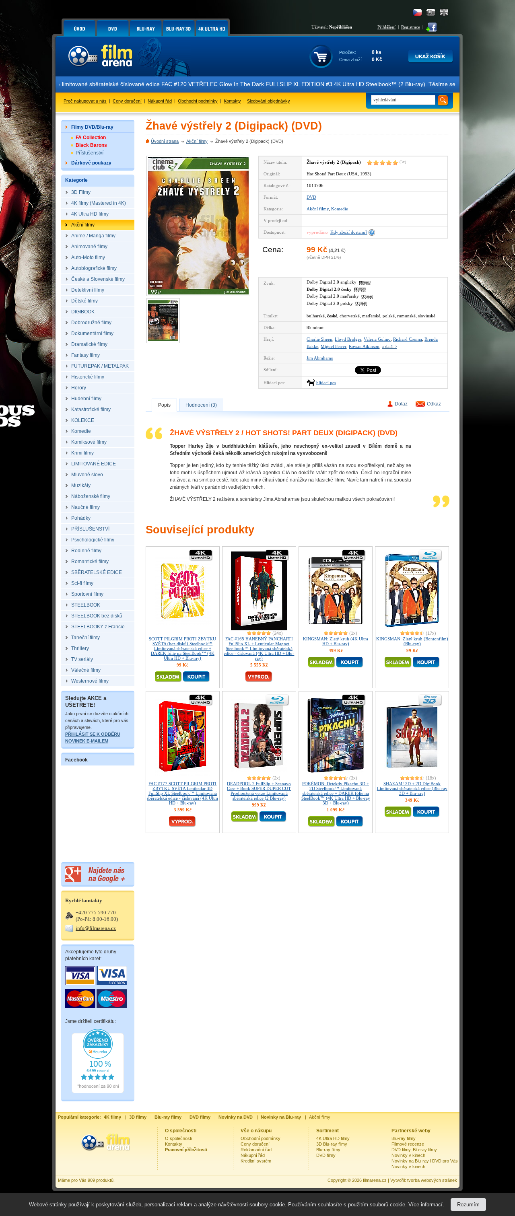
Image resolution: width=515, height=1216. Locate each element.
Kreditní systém (256, 1160)
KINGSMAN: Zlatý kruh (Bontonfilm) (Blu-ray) (412, 641)
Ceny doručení (127, 101)
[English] (444, 12)
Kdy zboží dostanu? (348, 232)
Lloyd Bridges (348, 339)
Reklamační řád (256, 1149)
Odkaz (434, 404)
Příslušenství (89, 153)
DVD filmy (326, 1155)
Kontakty (232, 101)
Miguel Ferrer (333, 346)
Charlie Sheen (319, 339)
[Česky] (417, 12)
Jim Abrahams (320, 358)
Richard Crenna (407, 339)
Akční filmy (197, 141)
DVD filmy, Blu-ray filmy (414, 1149)
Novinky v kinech (408, 1155)
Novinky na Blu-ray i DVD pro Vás (424, 1160)
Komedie (339, 208)
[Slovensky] (431, 12)
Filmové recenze (407, 1144)
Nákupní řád (160, 101)
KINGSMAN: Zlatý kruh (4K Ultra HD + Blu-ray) (335, 641)
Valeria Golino (377, 339)
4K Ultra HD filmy (333, 1138)
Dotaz (401, 404)
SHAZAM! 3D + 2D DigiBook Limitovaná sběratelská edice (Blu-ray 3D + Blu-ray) (412, 788)
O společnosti (178, 1138)
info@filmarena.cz (96, 928)
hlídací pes (326, 382)
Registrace (410, 27)
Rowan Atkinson (364, 346)
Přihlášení (386, 27)
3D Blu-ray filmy (331, 1144)
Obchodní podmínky (198, 101)
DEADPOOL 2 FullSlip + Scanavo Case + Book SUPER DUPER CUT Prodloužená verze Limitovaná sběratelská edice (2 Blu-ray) (259, 790)
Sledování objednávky (268, 101)
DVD (311, 197)
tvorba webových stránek (432, 1180)
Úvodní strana (165, 141)
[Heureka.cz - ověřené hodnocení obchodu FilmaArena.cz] (98, 1091)
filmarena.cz (375, 1180)
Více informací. (426, 1205)
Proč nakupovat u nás (85, 101)
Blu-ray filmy (328, 1149)
